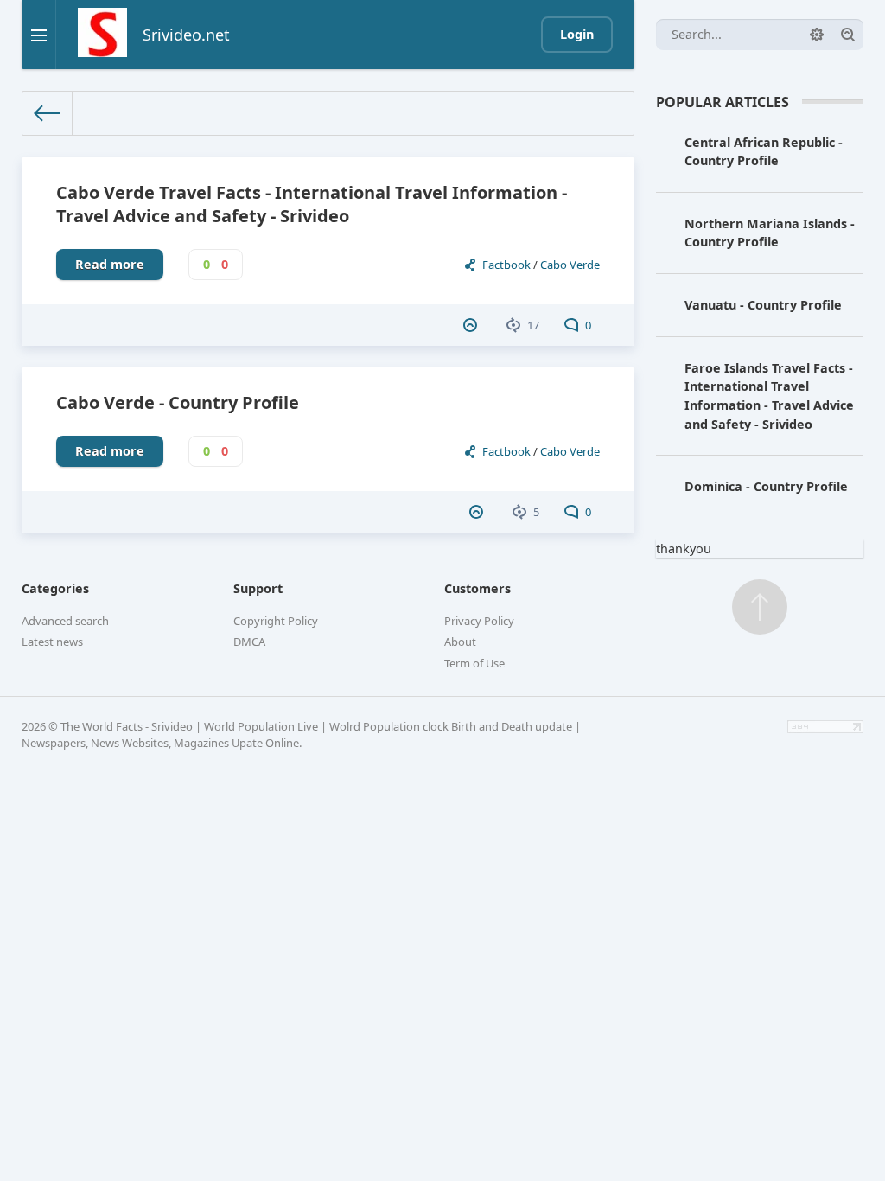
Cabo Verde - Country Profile (177, 402)
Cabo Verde (570, 264)
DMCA (249, 641)
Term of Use (474, 663)
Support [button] (258, 588)
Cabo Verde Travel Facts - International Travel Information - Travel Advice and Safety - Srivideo (311, 204)
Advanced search (65, 621)
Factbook (506, 264)
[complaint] (472, 325)
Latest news (52, 641)
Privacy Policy (479, 621)
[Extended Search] (816, 34)
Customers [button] (477, 588)
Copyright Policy (275, 621)
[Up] (759, 607)
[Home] (47, 113)
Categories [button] (55, 588)
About (460, 641)
